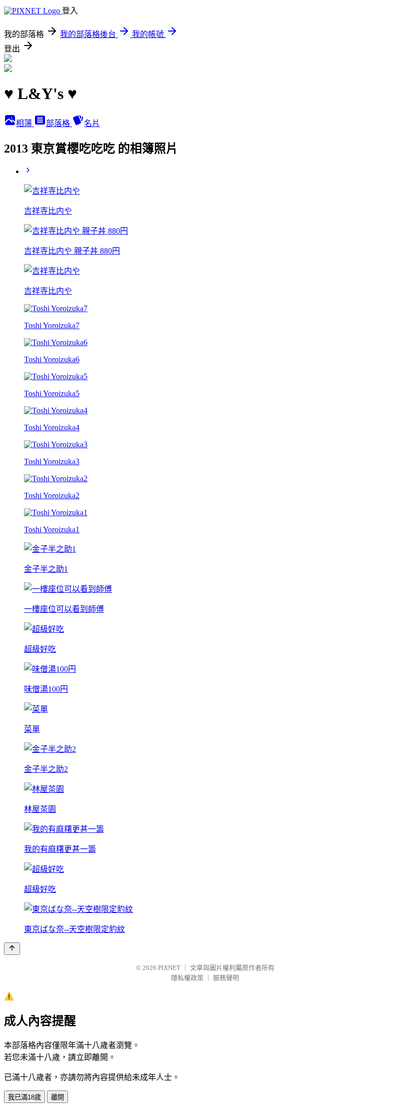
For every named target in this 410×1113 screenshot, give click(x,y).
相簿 (25, 123)
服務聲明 (226, 977)
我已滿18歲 (24, 1097)
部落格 (59, 123)
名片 (92, 123)
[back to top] (12, 948)
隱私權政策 (187, 977)
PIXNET (169, 967)
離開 (57, 1097)
